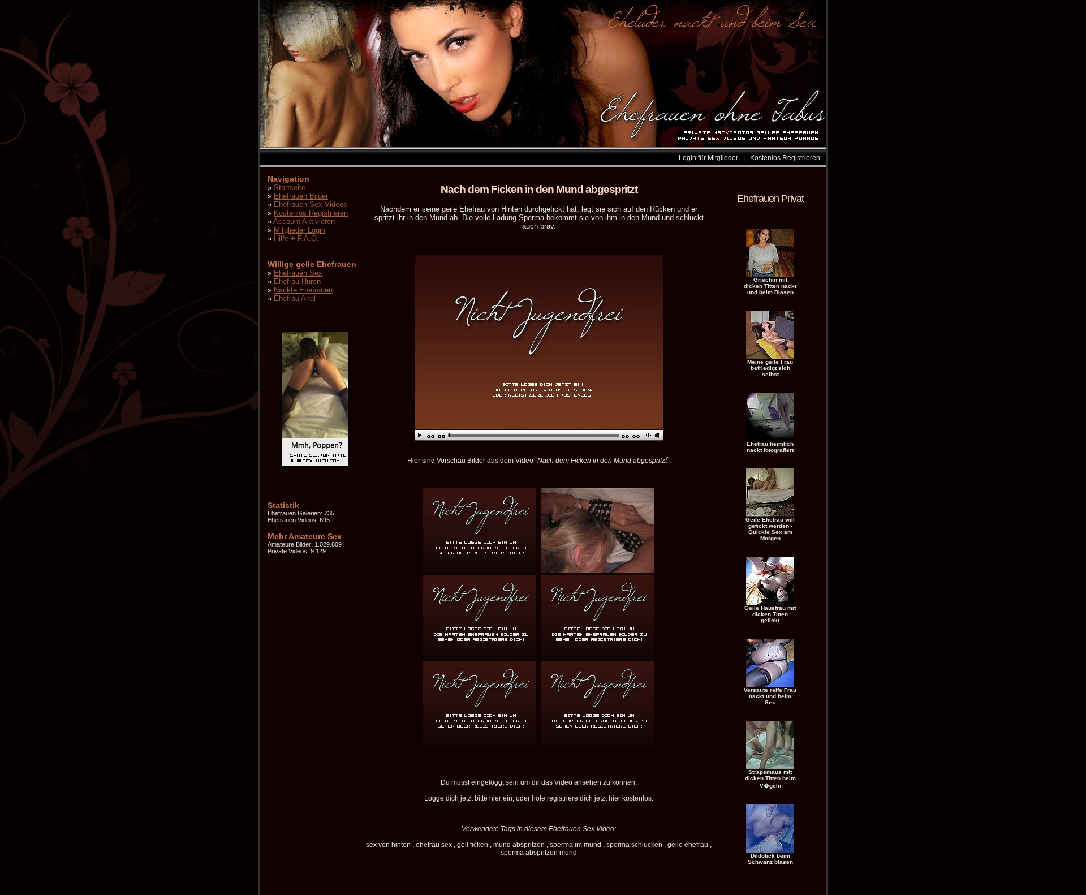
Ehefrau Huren (297, 281)
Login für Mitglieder (708, 158)
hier (495, 798)
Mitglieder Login (299, 230)
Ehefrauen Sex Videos (310, 204)
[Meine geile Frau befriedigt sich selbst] (770, 356)
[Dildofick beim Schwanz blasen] (770, 850)
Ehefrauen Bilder (301, 196)
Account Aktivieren (304, 221)
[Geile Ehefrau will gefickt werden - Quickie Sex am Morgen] (770, 514)
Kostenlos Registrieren (785, 158)
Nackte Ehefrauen (303, 290)
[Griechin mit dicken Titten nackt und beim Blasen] (770, 274)
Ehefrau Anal (295, 298)
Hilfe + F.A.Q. (296, 238)
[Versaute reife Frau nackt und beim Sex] (770, 684)
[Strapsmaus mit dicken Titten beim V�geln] (770, 766)
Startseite (289, 187)
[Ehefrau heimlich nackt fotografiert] (770, 438)
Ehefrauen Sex (298, 273)
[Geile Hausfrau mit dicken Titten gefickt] (770, 602)
